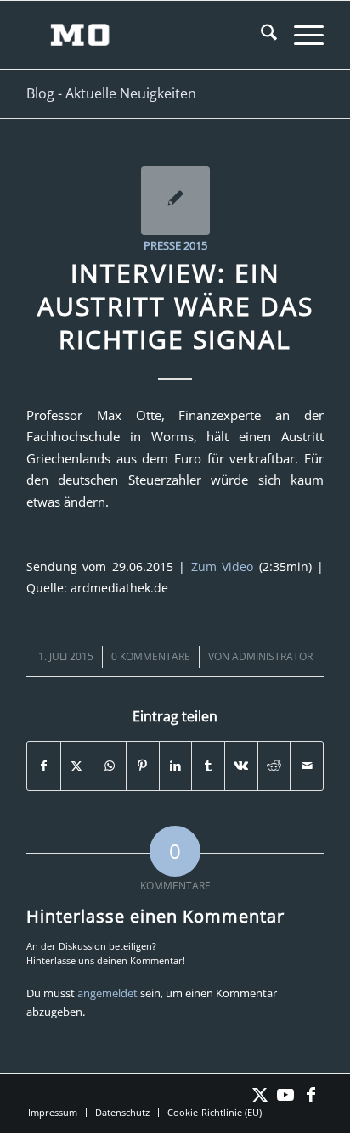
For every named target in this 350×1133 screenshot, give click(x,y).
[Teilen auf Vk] (241, 765)
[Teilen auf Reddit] (274, 765)
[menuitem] (260, 35)
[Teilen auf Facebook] (43, 765)
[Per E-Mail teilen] (307, 765)
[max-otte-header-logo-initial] (145, 35)
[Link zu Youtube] (285, 1095)
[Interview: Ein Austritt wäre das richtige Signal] (175, 200)
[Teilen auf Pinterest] (143, 765)
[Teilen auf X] (77, 765)
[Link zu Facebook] (311, 1095)
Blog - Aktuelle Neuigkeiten (111, 93)
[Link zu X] (260, 1095)
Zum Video (222, 566)
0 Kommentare (150, 656)
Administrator (272, 656)
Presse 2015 (175, 245)
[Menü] (300, 35)
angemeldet (107, 993)
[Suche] (260, 35)
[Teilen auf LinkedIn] (176, 765)
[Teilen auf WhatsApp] (109, 765)
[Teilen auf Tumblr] (208, 765)
